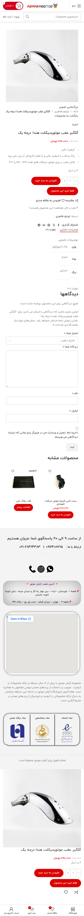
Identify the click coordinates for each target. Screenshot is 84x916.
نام (75, 393)
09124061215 (54, 547)
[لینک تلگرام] (39, 225)
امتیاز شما (71, 333)
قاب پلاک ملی (23, 501)
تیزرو (75, 124)
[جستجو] (27, 17)
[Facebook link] (58, 225)
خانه (75, 112)
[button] (60, 514)
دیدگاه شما (70, 347)
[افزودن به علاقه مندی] (49, 471)
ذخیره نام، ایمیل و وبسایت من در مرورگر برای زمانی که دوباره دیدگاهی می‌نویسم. (43, 435)
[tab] (69, 230)
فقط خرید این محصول (62, 191)
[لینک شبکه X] (53, 225)
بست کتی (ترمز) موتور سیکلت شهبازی (61, 502)
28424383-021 (29, 547)
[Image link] (67, 733)
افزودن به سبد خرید (46, 181)
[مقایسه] (76, 892)
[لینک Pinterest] (48, 225)
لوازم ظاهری (61, 112)
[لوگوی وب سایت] (42, 6)
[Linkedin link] (44, 225)
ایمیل (73, 411)
